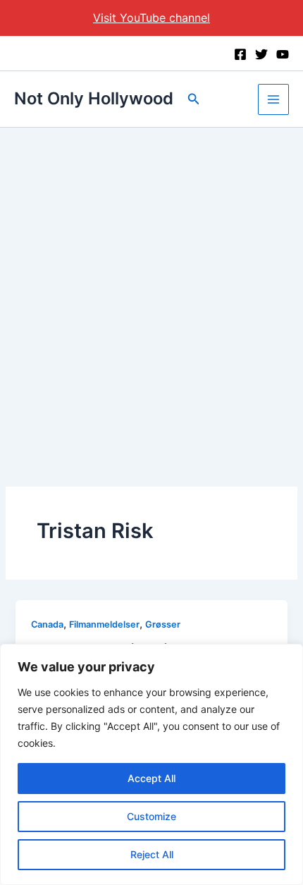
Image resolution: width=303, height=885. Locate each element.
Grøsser (162, 624)
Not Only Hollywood (93, 98)
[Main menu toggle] (273, 99)
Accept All (151, 778)
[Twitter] (261, 54)
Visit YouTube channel (151, 18)
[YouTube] (282, 54)
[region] (151, 764)
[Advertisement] (151, 286)
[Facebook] (240, 54)
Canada (47, 624)
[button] (193, 99)
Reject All (151, 854)
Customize (151, 816)
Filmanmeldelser (104, 624)
